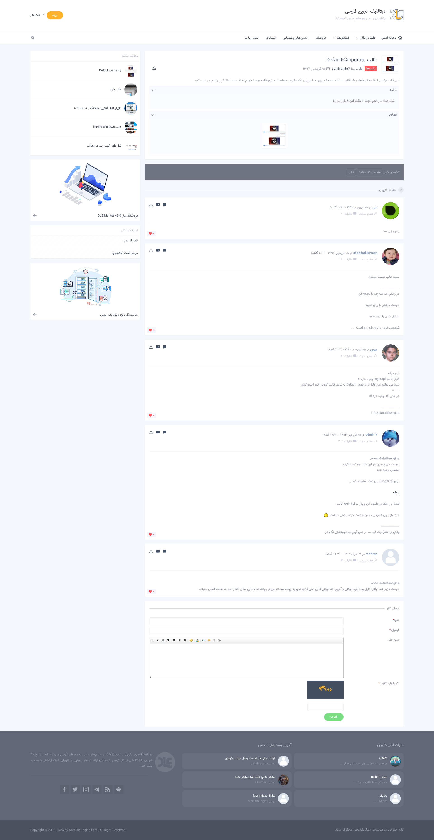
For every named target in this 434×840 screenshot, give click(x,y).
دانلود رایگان (367, 37)
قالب (351, 172)
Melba (383, 796)
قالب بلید (115, 89)
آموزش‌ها (343, 37)
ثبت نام (35, 15)
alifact (383, 758)
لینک (396, 492)
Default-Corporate (369, 172)
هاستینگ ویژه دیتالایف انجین (119, 314)
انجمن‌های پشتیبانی (295, 37)
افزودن (334, 717)
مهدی (373, 349)
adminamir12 (341, 68)
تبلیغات (271, 37)
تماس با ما (252, 37)
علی (374, 207)
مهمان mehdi (379, 777)
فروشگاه (321, 37)
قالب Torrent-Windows (107, 127)
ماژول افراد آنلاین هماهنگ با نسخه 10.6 (97, 108)
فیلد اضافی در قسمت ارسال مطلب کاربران (250, 758)
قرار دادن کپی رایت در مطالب (104, 146)
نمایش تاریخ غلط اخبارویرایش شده (255, 777)
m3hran (371, 554)
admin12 (371, 435)
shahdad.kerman (365, 253)
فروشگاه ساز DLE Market (118, 215)
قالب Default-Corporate (351, 60)
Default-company (110, 71)
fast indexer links (264, 796)
